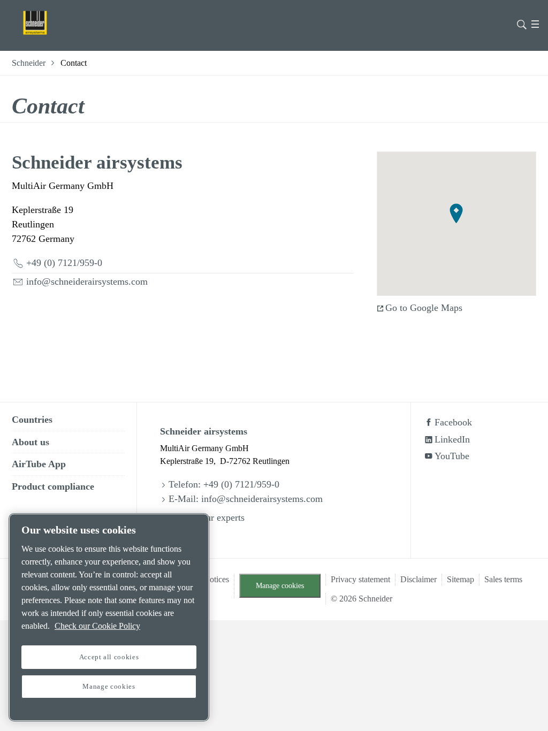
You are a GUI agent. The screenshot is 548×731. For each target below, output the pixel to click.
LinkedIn (452, 439)
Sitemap (460, 579)
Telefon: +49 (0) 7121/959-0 (224, 484)
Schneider (28, 62)
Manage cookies (280, 585)
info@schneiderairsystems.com (87, 281)
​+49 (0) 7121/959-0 (64, 262)
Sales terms (503, 579)
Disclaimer (418, 579)
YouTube (452, 456)
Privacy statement (360, 579)
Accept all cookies (109, 657)
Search (521, 23)
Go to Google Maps (423, 307)
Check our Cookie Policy (97, 625)
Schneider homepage (49, 22)
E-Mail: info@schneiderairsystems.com (246, 498)
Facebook (453, 422)
